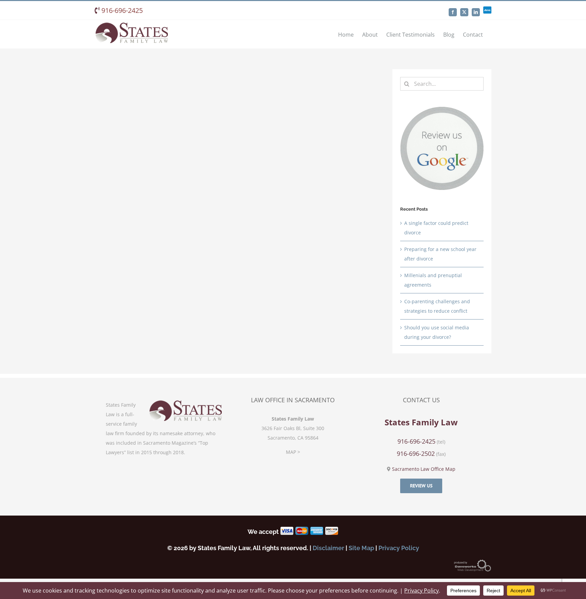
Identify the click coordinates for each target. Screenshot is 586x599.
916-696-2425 (121, 10)
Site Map (361, 548)
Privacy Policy (398, 548)
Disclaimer (328, 548)
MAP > (293, 452)
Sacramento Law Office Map (423, 469)
